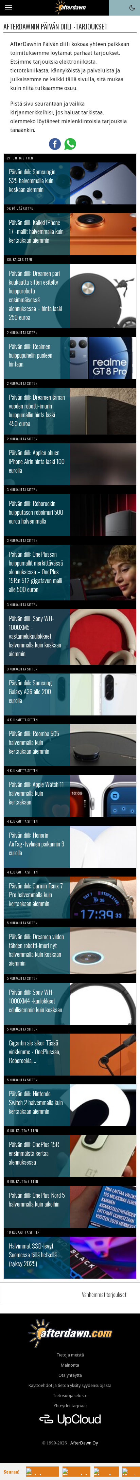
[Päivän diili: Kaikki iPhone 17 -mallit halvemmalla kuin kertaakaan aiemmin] (70, 229)
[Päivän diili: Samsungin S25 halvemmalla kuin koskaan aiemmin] (70, 179)
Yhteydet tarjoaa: (70, 1405)
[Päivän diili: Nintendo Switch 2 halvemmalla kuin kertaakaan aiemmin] (70, 1101)
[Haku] (116, 8)
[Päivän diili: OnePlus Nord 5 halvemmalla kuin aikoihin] (70, 1202)
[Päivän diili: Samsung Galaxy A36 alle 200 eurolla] (70, 690)
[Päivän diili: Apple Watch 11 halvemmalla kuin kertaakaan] (70, 791)
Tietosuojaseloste (70, 1395)
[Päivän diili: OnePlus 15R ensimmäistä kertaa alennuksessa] (70, 1151)
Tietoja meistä (70, 1354)
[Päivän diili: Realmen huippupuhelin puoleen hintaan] (70, 353)
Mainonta (70, 1365)
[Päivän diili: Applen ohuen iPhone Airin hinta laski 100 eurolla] (70, 460)
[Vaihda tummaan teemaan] (132, 8)
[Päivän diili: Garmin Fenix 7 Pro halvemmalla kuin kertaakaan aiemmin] (70, 893)
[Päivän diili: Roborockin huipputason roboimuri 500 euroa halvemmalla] (70, 510)
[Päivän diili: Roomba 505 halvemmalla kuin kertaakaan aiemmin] (70, 740)
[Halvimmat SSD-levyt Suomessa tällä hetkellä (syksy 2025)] (70, 1253)
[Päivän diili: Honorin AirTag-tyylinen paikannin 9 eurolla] (70, 842)
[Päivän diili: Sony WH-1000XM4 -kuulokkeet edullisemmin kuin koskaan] (70, 999)
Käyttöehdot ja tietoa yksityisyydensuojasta (70, 1385)
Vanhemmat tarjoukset (104, 1294)
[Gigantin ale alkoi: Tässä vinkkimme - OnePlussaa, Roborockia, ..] (70, 1050)
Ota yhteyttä (70, 1375)
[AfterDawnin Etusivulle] (70, 7)
